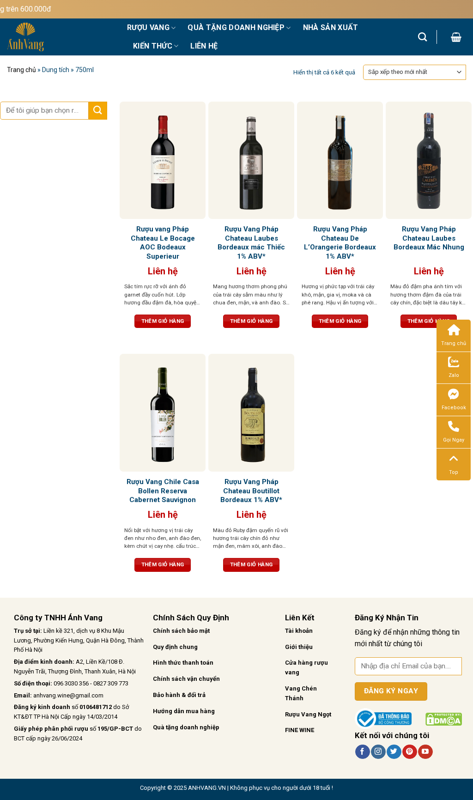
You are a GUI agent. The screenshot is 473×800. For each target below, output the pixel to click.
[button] (456, 36)
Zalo (454, 375)
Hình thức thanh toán (183, 662)
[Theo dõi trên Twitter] (394, 752)
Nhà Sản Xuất (330, 27)
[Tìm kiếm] (422, 37)
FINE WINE (299, 730)
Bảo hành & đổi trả (179, 694)
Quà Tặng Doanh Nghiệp (236, 27)
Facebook (454, 408)
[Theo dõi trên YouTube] (425, 752)
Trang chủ (21, 69)
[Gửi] (98, 111)
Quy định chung (175, 646)
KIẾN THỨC (152, 46)
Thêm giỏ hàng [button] (162, 321)
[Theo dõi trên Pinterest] (409, 752)
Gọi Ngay (453, 440)
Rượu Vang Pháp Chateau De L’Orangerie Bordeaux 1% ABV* (340, 243)
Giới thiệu (299, 646)
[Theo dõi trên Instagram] (378, 752)
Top (453, 472)
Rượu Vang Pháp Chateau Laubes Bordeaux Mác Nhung (429, 238)
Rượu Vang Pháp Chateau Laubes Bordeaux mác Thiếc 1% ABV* (251, 243)
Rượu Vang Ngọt (308, 714)
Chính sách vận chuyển (186, 678)
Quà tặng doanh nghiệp (186, 727)
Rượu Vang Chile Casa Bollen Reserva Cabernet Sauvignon (163, 491)
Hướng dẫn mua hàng (184, 711)
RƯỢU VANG (148, 27)
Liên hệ (204, 46)
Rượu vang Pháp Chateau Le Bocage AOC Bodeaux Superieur (163, 243)
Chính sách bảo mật (181, 630)
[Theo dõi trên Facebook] (362, 752)
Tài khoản (299, 630)
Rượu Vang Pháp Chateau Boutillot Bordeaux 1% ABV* (251, 491)
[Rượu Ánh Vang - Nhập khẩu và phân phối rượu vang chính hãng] (60, 36)
